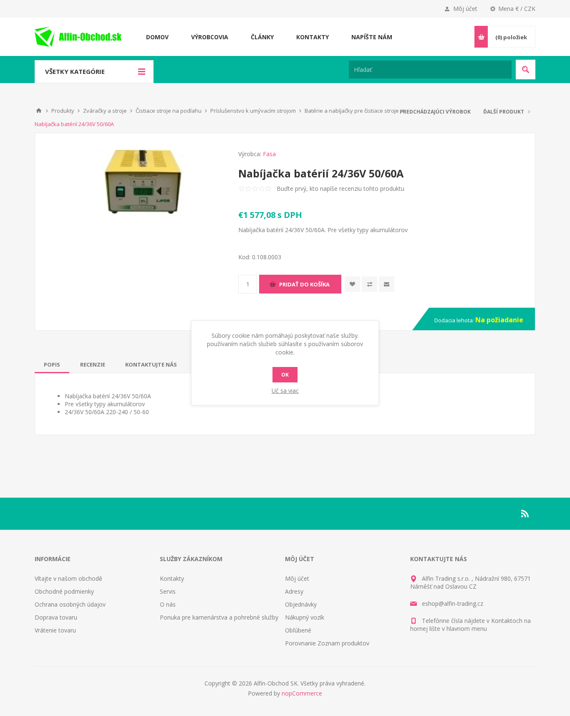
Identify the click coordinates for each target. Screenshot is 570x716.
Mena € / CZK (516, 9)
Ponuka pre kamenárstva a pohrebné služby (219, 617)
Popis (52, 364)
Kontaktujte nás (151, 364)
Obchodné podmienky (64, 591)
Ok (285, 374)
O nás (168, 604)
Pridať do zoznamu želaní (352, 284)
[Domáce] (39, 110)
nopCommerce (302, 693)
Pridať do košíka (304, 284)
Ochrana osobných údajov (70, 604)
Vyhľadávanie (525, 69)
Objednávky (301, 604)
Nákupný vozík (304, 617)
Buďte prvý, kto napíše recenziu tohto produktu (340, 188)
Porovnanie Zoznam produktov (327, 643)
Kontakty (172, 578)
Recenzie (92, 364)
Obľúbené (298, 630)
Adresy (294, 591)
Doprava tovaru (56, 617)
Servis (168, 591)
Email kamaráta (386, 284)
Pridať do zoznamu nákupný (369, 284)
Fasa (269, 154)
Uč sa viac (285, 391)
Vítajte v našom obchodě (68, 578)
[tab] (52, 364)
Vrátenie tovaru (55, 630)
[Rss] (525, 513)
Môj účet (465, 9)
